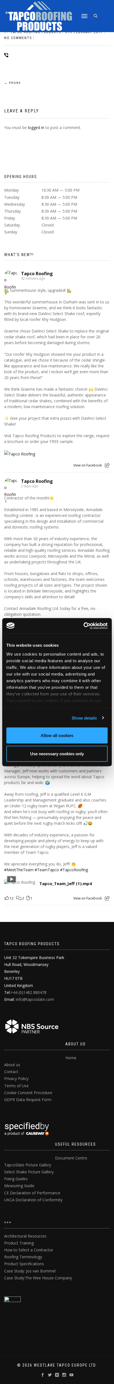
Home (70, 1057)
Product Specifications (24, 1263)
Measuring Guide (19, 1185)
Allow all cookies (57, 735)
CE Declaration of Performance (32, 1192)
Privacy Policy (16, 1078)
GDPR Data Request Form (27, 1099)
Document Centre (71, 1158)
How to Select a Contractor (28, 1249)
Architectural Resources (25, 1236)
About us (12, 1064)
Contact (11, 1071)
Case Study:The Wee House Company (38, 1277)
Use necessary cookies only (57, 753)
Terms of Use (16, 1085)
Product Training (19, 1243)
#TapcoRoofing (74, 869)
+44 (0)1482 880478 (28, 992)
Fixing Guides (16, 1178)
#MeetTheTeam (18, 869)
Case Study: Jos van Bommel (30, 1271)
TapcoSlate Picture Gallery (27, 1164)
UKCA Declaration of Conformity (33, 1199)
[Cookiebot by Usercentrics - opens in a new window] (83, 625)
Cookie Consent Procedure (28, 1092)
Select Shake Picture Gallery (29, 1171)
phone (12, 83)
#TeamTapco (47, 869)
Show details (84, 717)
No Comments (18, 38)
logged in (36, 127)
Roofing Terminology (23, 1256)
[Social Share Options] (107, 465)
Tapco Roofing (37, 273)
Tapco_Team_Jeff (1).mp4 (65, 883)
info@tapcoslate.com (35, 999)
